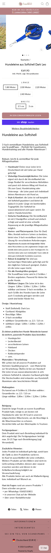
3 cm (31, 106)
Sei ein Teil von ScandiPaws (25, 534)
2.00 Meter (25, 87)
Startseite (25, 60)
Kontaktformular (23, 497)
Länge (25, 82)
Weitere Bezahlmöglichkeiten (25, 128)
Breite (25, 102)
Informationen (25, 521)
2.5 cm (21, 106)
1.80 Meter (10, 87)
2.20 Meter (40, 87)
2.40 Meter (25, 94)
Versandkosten (32, 74)
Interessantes (25, 528)
